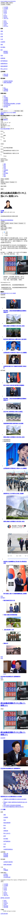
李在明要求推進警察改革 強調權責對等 (10, 676)
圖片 (2, 49)
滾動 (2, 31)
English (5, 888)
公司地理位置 (6, 105)
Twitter (5, 24)
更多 (2, 596)
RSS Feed (5, 26)
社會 (2, 39)
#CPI (11, 112)
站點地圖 (5, 90)
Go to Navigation (12, 1)
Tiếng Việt (5, 895)
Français (5, 894)
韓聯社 (2, 114)
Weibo (4, 20)
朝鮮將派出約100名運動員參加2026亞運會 (11, 796)
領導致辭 (5, 100)
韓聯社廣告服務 (7, 82)
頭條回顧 (3, 58)
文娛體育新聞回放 (8, 849)
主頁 (2, 809)
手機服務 (5, 89)
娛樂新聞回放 (4, 63)
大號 (6, 235)
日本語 (5, 890)
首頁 (4, 96)
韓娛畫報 (5, 53)
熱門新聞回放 (4, 60)
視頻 (2, 55)
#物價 (14, 112)
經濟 (2, 36)
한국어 (5, 887)
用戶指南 (5, 106)
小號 (6, 232)
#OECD (8, 112)
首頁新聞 (3, 738)
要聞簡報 (5, 856)
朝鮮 (2, 44)
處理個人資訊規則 (5, 897)
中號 (6, 233)
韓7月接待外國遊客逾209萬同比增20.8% (13, 806)
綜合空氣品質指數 (5, 128)
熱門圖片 (3, 597)
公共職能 (5, 99)
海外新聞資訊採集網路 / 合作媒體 (11, 103)
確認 (2, 189)
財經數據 (5, 75)
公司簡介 (5, 97)
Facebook (5, 23)
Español (5, 892)
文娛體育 (3, 41)
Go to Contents (4, 1)
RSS (4, 87)
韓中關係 (3, 47)
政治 (2, 33)
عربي (4, 891)
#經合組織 (3, 112)
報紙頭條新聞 (4, 66)
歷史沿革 (5, 102)
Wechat (5, 22)
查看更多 (5, 119)
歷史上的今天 (4, 68)
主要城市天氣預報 (8, 81)
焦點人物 (5, 74)
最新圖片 (5, 51)
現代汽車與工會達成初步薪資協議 (12, 805)
